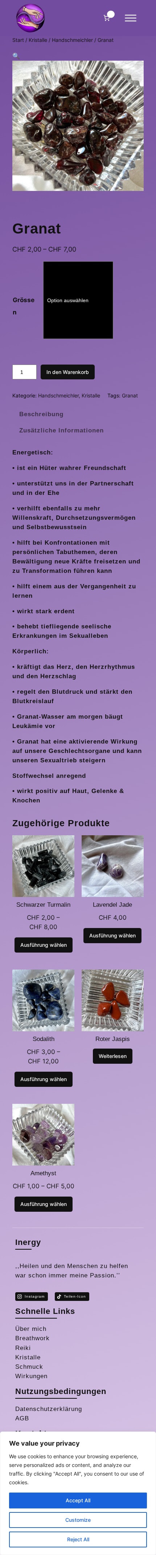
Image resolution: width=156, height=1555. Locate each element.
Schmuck (29, 1366)
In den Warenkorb (67, 372)
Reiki (23, 1348)
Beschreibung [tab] (41, 414)
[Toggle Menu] (130, 17)
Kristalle (38, 40)
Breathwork (32, 1338)
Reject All (78, 1539)
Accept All (78, 1500)
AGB (22, 1418)
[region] (78, 1493)
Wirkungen (31, 1376)
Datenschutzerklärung (48, 1409)
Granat (130, 395)
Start (18, 40)
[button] (16, 56)
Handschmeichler (72, 40)
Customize (78, 1520)
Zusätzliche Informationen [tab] (61, 430)
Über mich (30, 1328)
